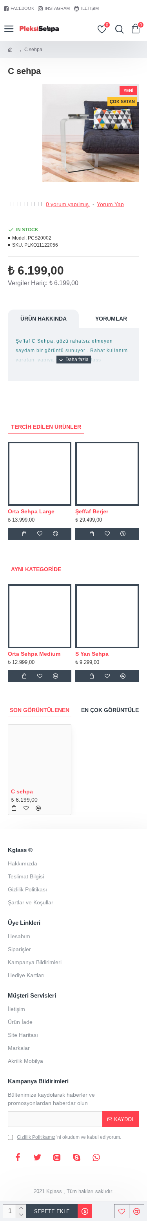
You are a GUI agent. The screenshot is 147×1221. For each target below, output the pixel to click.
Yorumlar (111, 318)
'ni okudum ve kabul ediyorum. (69, 1137)
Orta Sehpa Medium (34, 654)
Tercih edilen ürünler (46, 427)
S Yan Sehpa (92, 654)
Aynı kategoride (36, 569)
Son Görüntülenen (39, 710)
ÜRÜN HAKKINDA (43, 318)
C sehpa (22, 791)
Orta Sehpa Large (31, 511)
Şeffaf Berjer (91, 511)
